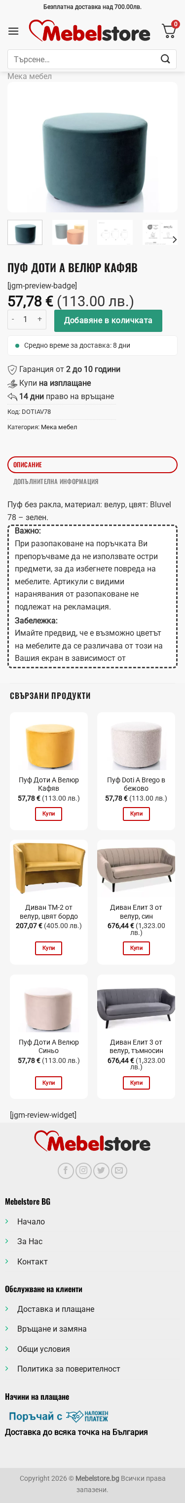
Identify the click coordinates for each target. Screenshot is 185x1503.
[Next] (162, 147)
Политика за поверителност (68, 1369)
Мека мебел (29, 76)
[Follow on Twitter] (101, 1171)
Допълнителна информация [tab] (56, 481)
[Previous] (23, 147)
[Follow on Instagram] (83, 1171)
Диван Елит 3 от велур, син (136, 911)
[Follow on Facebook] (66, 1171)
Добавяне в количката (108, 320)
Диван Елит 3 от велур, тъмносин (136, 1046)
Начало (31, 1221)
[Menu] (13, 31)
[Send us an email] (119, 1171)
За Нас (29, 1241)
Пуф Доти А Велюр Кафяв (49, 784)
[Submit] (166, 59)
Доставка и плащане (55, 1309)
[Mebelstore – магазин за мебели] (90, 31)
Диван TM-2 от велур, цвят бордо (49, 911)
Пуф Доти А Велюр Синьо (49, 1046)
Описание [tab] (27, 464)
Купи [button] (48, 814)
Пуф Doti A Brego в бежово (136, 784)
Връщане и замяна (52, 1329)
